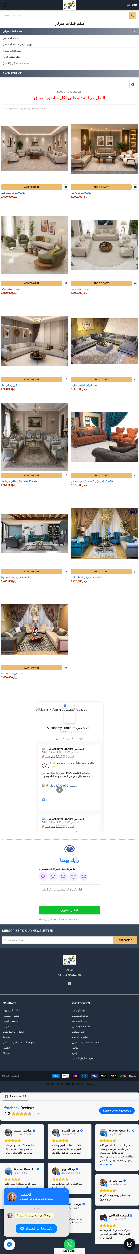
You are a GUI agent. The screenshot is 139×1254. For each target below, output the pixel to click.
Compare (65, 187)
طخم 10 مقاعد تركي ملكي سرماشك (19, 481)
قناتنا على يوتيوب (11, 1010)
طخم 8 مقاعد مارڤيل (81, 192)
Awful (43, 876)
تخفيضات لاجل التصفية (83, 1058)
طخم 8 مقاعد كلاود (10, 289)
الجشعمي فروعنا (11, 1021)
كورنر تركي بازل (9, 385)
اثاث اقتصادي (78, 1031)
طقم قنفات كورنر (11, 57)
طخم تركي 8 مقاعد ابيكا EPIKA (16, 577)
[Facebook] (69, 983)
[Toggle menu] (5, 5)
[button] (132, 84)
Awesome (83, 876)
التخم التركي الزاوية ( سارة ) (84, 385)
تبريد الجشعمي (79, 1021)
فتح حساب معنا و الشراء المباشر (18, 1042)
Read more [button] (106, 1164)
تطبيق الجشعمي (11, 1015)
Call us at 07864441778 (69, 975)
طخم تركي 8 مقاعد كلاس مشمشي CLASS (92, 481)
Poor (53, 876)
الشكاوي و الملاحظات (13, 1031)
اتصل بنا (7, 1026)
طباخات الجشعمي (81, 1026)
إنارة (74, 1053)
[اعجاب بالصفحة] (64, 705)
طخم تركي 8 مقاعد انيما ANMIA (86, 577)
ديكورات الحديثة (80, 1037)
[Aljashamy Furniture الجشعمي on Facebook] (69, 717)
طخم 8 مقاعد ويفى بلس (13, 192)
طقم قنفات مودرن (12, 50)
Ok (63, 876)
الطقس (6, 1047)
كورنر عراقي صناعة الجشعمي (17, 44)
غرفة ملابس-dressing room (86, 1042)
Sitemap (7, 1053)
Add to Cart (31, 187)
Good (73, 876)
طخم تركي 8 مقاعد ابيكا (13, 673)
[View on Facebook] (8, 1132)
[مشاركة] (74, 705)
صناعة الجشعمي (11, 38)
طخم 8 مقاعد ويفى (80, 289)
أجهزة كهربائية (79, 1010)
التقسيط (7, 1037)
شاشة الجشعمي (80, 1015)
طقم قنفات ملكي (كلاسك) (16, 63)
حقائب (75, 1047)
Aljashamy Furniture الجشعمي (68, 728)
